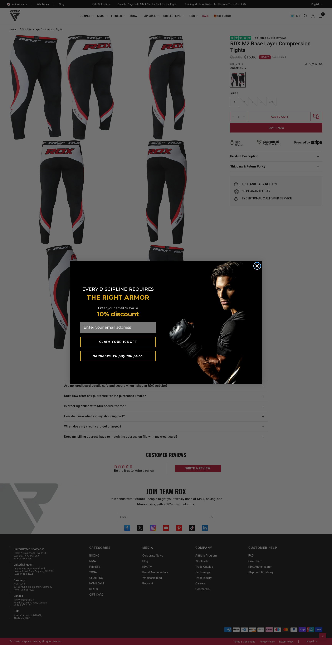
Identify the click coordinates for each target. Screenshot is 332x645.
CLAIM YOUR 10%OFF (118, 342)
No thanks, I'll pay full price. (118, 356)
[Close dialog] (257, 265)
